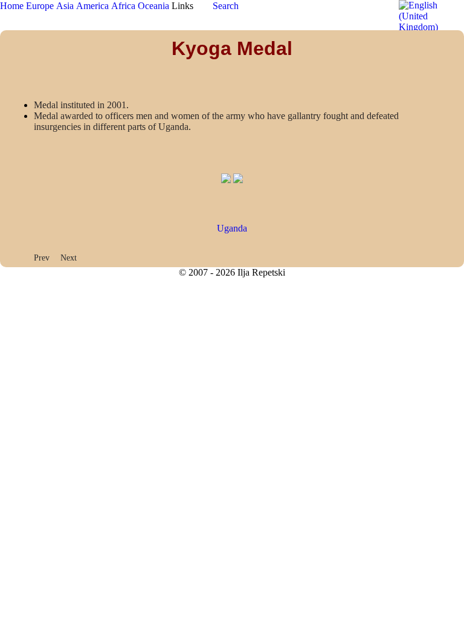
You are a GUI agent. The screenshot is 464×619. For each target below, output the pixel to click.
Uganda (232, 228)
